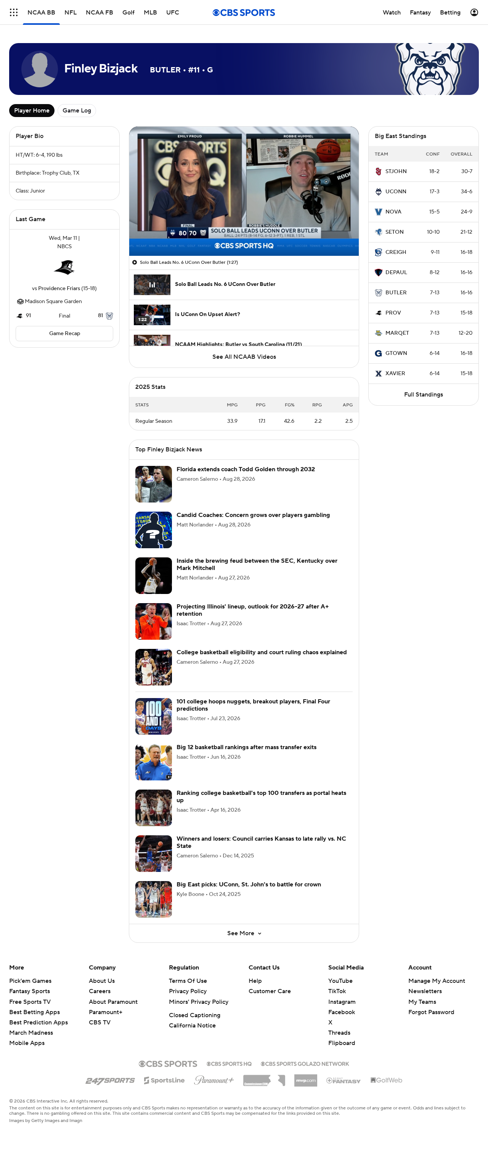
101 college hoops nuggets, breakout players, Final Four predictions (253, 705)
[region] (244, 191)
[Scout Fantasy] (343, 1080)
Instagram (342, 1002)
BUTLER (396, 292)
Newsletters (425, 991)
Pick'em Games (30, 981)
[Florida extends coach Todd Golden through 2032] (153, 484)
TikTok (337, 991)
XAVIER (395, 373)
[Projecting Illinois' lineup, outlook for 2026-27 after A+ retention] (153, 621)
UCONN (395, 191)
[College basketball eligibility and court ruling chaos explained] (153, 667)
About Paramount (113, 1002)
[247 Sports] (110, 1079)
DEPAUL (396, 272)
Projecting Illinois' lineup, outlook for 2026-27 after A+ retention (253, 610)
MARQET (397, 333)
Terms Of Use (188, 981)
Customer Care (270, 991)
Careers (100, 991)
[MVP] (305, 1077)
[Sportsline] (164, 1079)
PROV (393, 313)
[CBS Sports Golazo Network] (305, 1063)
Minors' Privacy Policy (198, 1002)
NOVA (393, 212)
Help (255, 981)
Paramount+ (105, 1012)
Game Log (77, 110)
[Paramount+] (214, 1078)
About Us (102, 981)
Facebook (341, 1012)
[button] (14, 12)
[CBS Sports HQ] (229, 1063)
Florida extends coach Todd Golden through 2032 (246, 469)
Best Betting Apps (34, 1012)
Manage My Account (436, 981)
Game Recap (64, 333)
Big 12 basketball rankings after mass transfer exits (246, 747)
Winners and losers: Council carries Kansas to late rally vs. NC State (261, 842)
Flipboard (341, 1043)
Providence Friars (59, 288)
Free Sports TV (30, 1002)
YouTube (340, 981)
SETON (394, 232)
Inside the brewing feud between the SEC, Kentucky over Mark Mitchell (257, 564)
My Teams (422, 1002)
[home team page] (64, 267)
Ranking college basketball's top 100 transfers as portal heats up (261, 796)
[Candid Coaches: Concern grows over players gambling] (153, 530)
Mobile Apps (27, 1043)
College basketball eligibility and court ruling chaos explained (262, 652)
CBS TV (100, 1022)
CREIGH (395, 252)
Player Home (32, 110)
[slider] (244, 233)
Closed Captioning (194, 1015)
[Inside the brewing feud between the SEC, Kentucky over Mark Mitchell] (153, 575)
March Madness (31, 1033)
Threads (339, 1033)
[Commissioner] (264, 1078)
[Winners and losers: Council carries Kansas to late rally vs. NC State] (153, 853)
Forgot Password (431, 1012)
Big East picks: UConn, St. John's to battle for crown (249, 884)
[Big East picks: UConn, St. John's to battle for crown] (153, 899)
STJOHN (396, 171)
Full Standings (423, 394)
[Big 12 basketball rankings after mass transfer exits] (153, 762)
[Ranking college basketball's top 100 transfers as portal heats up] (153, 808)
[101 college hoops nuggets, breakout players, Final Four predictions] (153, 716)
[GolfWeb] (387, 1080)
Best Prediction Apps (38, 1022)
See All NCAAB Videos (244, 357)
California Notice (192, 1025)
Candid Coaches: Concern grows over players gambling (253, 515)
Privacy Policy (188, 991)
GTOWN (396, 353)
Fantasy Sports (29, 991)
